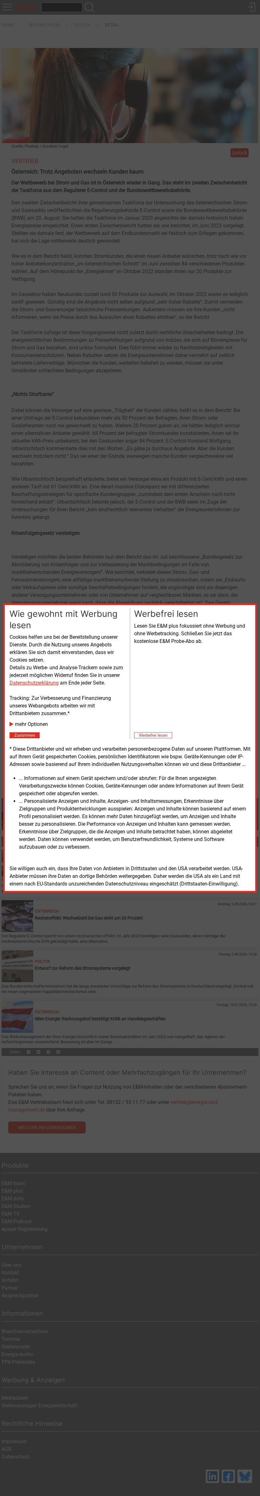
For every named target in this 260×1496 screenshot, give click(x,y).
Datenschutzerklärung (34, 683)
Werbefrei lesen (153, 735)
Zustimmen (24, 735)
